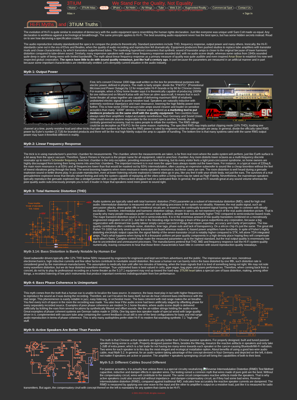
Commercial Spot (222, 7)
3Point (116, 7)
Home (72, 7)
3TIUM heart (187, 270)
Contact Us (244, 7)
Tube (161, 7)
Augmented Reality (195, 7)
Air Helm (131, 7)
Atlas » (71, 13)
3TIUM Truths (83, 24)
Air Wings (146, 7)
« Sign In (247, 13)
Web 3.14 (175, 7)
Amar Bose (235, 56)
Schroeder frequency (64, 160)
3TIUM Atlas (89, 7)
